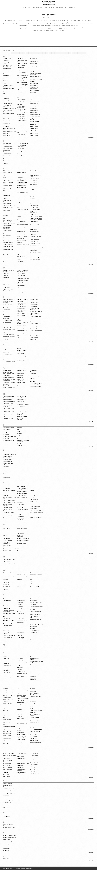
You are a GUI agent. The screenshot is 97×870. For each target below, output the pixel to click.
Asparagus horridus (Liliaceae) (36, 101)
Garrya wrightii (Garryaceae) (9, 387)
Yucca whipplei (6, 850)
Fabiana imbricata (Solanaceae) (9, 347)
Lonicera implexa (33, 508)
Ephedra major (6, 318)
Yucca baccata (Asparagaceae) (9, 837)
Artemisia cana (20, 136)
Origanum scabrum (34, 581)
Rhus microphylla (6, 672)
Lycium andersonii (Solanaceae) (36, 512)
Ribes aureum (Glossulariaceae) (23, 655)
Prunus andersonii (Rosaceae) (36, 602)
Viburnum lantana (6, 798)
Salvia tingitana (20, 704)
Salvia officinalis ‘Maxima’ (8, 742)
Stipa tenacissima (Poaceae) (35, 742)
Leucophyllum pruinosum (22, 495)
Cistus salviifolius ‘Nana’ (35, 186)
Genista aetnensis (20, 373)
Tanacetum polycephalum (8, 753)
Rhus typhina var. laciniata (8, 677)
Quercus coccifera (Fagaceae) (9, 647)
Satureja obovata (20, 728)
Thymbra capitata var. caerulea (23, 763)
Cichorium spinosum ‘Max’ (22, 229)
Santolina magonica (21, 721)
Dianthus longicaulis (21, 273)
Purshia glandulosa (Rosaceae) (36, 624)
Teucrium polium (6, 776)
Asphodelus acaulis (34, 108)
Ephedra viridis (6, 324)
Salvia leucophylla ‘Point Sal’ (9, 729)
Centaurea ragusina (7, 261)
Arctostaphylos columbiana (22, 75)
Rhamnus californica (7, 665)
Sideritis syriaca (33, 712)
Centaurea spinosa (20, 170)
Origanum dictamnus (21, 581)
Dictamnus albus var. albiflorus (23, 278)
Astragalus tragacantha (34, 121)
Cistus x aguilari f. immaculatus (36, 191)
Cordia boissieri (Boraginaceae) (36, 247)
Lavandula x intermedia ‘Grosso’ (9, 502)
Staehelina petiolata (34, 740)
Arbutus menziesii (6, 135)
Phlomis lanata (20, 598)
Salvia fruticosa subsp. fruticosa (9, 708)
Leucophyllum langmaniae (22, 493)
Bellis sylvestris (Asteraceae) (9, 148)
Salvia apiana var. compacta (9, 692)
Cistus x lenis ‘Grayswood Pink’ (36, 201)
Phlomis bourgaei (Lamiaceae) (9, 635)
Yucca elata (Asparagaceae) (8, 844)
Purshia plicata (33, 628)
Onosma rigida (6, 584)
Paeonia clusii (6, 596)
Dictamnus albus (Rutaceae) (22, 280)
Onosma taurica (6, 586)
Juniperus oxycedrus (7, 459)
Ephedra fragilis (6, 316)
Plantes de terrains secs (49, 17)
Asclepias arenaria (34, 83)
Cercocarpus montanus (21, 190)
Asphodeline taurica (34, 106)
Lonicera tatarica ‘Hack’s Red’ (36, 510)
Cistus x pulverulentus (34, 205)
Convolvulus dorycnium (34, 241)
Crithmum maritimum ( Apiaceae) (36, 255)
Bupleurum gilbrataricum (22, 155)
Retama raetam (6, 658)
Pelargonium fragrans (7, 616)
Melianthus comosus (7, 540)
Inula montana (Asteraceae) (8, 427)
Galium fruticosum (7, 370)
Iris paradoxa (19, 429)
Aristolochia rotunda (21, 118)
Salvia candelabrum (7, 697)
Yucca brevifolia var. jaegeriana (9, 841)
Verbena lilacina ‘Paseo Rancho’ (9, 797)
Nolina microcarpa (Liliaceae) (9, 563)
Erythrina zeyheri (33, 306)
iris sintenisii (19, 433)
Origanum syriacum (34, 583)
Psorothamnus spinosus (35, 614)
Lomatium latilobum (34, 492)
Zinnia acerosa (6, 858)
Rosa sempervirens (21, 671)
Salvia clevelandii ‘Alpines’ (8, 699)
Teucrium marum (6, 774)
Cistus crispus (19, 247)
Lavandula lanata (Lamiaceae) (9, 490)
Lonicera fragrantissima (35, 506)
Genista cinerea (20, 375)
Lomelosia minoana (34, 497)
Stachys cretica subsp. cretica (36, 729)
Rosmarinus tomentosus (35, 668)
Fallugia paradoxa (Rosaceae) (9, 349)
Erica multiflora (20, 301)
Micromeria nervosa (7, 550)
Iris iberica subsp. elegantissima (9, 436)
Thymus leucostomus (21, 775)
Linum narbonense (20, 511)
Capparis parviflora (7, 203)
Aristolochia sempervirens (22, 120)
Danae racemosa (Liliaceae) (8, 281)
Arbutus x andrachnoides (22, 63)
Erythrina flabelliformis (34, 302)
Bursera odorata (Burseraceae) (23, 162)
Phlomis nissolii (20, 606)
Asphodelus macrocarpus (35, 114)
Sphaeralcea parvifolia (34, 725)
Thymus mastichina (34, 757)
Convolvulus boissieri (34, 231)
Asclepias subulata (34, 97)
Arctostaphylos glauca (21, 80)
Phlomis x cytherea (20, 617)
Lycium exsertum (33, 514)
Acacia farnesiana (7, 58)
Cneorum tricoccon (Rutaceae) (36, 216)
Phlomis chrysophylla (7, 637)
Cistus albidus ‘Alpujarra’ (21, 234)
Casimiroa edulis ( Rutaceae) (9, 223)
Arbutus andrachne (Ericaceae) (9, 131)
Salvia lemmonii (6, 722)
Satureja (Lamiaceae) (21, 734)
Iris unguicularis (20, 435)
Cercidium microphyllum (21, 185)
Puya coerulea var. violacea (35, 639)
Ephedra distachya (7, 312)
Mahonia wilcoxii (6, 532)
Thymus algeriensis (20, 767)
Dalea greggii (6, 275)
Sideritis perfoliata (33, 706)
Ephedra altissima (6, 307)
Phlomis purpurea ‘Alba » (22, 613)
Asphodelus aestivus (34, 110)
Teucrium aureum (6, 765)
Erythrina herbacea (34, 304)
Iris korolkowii (6, 438)
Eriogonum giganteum (21, 328)
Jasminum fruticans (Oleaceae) (9, 454)
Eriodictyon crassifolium (21, 306)
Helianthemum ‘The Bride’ (8, 403)
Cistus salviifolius (33, 184)
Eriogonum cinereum (21, 313)
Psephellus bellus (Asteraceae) (36, 606)
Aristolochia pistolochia (21, 116)
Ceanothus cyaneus (7, 233)
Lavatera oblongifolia (7, 507)
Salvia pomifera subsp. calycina (23, 690)
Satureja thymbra (20, 732)
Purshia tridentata (33, 632)
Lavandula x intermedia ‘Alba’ (9, 500)
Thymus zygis (33, 771)
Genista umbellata (20, 377)
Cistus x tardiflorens (34, 207)
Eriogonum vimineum (21, 339)
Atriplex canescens (34, 126)
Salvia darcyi (5, 701)
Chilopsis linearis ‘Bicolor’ (22, 204)
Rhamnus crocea (6, 667)
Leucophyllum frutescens (22, 491)
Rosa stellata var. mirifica (22, 673)
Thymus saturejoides (34, 762)
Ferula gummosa (6, 359)
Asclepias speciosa (34, 96)
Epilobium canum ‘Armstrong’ (9, 329)
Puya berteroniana (34, 637)
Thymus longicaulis (34, 753)
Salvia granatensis (7, 714)
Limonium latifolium (20, 504)
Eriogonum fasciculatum (21, 317)
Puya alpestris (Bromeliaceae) (36, 636)
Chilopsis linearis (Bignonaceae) (23, 213)
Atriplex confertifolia (34, 128)
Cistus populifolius (33, 182)
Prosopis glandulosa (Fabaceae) (36, 596)
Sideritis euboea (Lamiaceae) (36, 705)
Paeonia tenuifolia (7, 598)
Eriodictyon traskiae (21, 308)
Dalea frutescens (6, 273)
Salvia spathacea (20, 702)
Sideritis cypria (33, 703)
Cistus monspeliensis (34, 178)
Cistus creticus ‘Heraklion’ (22, 246)
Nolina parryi (5, 564)
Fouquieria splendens (21, 358)
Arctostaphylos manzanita (22, 82)
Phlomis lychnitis (20, 602)
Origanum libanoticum (21, 583)
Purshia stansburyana (34, 630)
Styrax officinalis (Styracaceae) (36, 744)
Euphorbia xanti (33, 339)
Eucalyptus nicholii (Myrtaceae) (36, 311)
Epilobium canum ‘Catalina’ (8, 334)
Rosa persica (19, 669)
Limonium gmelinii (20, 499)
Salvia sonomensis (20, 700)
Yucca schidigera (6, 848)
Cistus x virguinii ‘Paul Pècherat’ (36, 209)
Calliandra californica (7, 170)
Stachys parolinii (33, 734)
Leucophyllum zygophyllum (22, 497)
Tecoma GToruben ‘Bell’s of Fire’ (9, 755)
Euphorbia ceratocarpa (34, 321)
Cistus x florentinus (34, 195)
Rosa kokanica (20, 667)
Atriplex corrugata (33, 130)
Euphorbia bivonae (34, 319)
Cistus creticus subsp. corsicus (23, 244)
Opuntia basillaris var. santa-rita (23, 572)
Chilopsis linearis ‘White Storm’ (23, 211)
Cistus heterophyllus (21, 256)
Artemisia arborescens (21, 125)
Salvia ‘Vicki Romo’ (20, 716)
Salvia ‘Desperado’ (20, 713)
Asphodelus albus (33, 112)
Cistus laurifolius (20, 261)
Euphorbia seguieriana (34, 335)
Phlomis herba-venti (7, 639)
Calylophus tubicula (7, 188)
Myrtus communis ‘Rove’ (21, 550)
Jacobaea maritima (7, 452)
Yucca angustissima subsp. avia (9, 835)
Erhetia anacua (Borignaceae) (9, 336)
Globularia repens (20, 389)
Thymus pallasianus (34, 759)
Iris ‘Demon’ (19, 443)
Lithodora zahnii (33, 487)
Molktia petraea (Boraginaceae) (23, 538)
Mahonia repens (6, 530)
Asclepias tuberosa (34, 99)
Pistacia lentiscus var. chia (22, 620)
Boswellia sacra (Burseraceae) (9, 156)
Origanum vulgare (33, 584)
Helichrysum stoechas (7, 416)
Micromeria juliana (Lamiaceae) (9, 548)
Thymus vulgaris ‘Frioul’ (34, 769)
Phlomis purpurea (20, 608)
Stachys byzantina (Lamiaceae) (36, 727)
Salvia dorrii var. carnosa (8, 705)
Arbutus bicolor (6, 133)
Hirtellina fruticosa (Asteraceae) (23, 404)
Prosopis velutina (33, 600)
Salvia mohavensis (7, 733)
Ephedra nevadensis (7, 320)
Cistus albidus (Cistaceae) (22, 236)
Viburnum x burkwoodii (8, 800)
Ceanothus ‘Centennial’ (8, 242)
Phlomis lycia (19, 604)
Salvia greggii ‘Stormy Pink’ (8, 715)
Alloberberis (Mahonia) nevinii (9, 100)
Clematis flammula (33, 214)
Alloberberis (5, 95)
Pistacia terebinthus (21, 625)
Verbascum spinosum (7, 791)
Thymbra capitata (20, 761)
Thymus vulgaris (33, 767)
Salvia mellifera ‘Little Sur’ (8, 731)
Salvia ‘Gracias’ (20, 714)
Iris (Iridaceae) (19, 445)
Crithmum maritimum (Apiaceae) (36, 254)
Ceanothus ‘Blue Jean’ (7, 240)
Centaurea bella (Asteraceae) (9, 256)
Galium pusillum (6, 375)
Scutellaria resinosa (21, 746)
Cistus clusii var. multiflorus (22, 240)
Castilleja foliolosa (7, 225)
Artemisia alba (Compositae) (22, 124)
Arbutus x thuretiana (21, 65)
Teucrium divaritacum (7, 769)
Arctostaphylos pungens (21, 91)
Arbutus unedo (20, 58)
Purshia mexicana (33, 626)
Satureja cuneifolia (20, 727)
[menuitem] (24, 7)
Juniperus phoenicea (7, 461)
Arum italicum (32, 81)
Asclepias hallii (33, 92)
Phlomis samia (20, 615)
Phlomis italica (19, 596)
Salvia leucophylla (7, 724)
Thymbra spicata (20, 765)
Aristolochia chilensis (21, 112)
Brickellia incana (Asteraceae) (22, 143)
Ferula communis (6, 357)
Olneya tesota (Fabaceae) (8, 576)
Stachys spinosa (33, 736)
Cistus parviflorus (33, 180)
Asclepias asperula (34, 85)
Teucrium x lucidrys (20, 756)
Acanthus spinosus (7, 73)
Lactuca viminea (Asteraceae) (9, 485)
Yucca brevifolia (6, 839)
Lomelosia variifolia (34, 499)
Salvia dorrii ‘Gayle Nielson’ (8, 707)
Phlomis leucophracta (21, 600)
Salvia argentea (6, 693)
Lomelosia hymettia (34, 495)
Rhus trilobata (6, 676)
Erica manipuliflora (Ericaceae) (23, 299)
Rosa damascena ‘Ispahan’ (22, 663)
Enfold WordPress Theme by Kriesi (29, 868)
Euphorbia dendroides (34, 326)
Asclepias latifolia (33, 94)
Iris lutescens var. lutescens (8, 440)
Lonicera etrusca (33, 504)
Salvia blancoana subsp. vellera (9, 695)
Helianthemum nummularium (9, 401)
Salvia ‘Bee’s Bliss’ (20, 711)
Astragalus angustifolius (35, 116)
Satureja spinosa (20, 730)
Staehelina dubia (33, 738)
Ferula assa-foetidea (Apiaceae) (9, 356)
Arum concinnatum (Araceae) (36, 79)
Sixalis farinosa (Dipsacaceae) (36, 720)
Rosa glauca (19, 665)
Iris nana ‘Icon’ (6, 444)
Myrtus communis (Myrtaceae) (23, 551)
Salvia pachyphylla (7, 743)
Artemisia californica (21, 134)
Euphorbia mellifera (34, 328)
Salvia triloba (19, 706)
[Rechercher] (74, 7)
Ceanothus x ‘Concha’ (7, 238)
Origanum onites (33, 572)
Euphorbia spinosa (34, 337)
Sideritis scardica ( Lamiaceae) (36, 710)
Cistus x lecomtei (33, 200)
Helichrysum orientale (7, 414)
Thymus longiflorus (34, 755)
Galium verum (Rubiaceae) (8, 377)
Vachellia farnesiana (7, 783)
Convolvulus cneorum (34, 239)
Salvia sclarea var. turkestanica (23, 698)
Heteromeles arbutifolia (21, 399)
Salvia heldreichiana (7, 717)
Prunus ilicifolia (33, 604)
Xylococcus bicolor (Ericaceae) (9, 827)
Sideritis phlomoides (34, 708)
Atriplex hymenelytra (34, 135)
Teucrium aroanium (7, 763)
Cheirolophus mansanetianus (23, 199)
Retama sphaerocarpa (7, 660)
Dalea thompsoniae (7, 279)
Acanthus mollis (6, 71)
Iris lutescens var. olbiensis (8, 442)
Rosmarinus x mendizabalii (35, 673)
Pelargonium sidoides (7, 618)
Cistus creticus (19, 242)
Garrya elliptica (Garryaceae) (9, 382)
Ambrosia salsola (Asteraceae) (9, 108)
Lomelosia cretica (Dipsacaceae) (36, 494)
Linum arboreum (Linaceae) (22, 509)
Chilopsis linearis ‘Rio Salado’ (22, 209)
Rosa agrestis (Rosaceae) (22, 660)
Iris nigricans (19, 427)
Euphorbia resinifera (34, 333)
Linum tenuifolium (20, 516)
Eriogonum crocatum (21, 315)
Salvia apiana (6, 690)
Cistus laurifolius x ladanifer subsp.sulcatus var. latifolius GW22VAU (36, 175)
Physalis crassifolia (20, 618)
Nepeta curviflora (6, 561)
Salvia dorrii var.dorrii (7, 703)
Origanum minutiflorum (21, 588)
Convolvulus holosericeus (35, 243)
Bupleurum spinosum (21, 156)
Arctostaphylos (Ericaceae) (22, 99)
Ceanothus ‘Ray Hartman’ (8, 244)
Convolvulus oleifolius (34, 245)
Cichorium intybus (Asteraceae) (23, 227)
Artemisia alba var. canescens (23, 122)
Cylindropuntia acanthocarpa (36, 257)
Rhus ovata (5, 674)
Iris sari (18, 431)
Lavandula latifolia (7, 492)
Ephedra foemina (6, 314)
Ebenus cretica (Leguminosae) (9, 299)
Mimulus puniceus (20, 530)
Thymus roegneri (33, 760)
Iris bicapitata (6, 434)
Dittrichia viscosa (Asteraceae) (23, 288)
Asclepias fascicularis (34, 90)
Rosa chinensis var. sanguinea (23, 662)
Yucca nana (5, 846)
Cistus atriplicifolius (20, 238)
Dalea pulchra (6, 277)
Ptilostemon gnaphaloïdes (35, 622)
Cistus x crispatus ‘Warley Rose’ (36, 193)
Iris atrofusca (6, 432)
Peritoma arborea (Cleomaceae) (9, 623)
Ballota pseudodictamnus (8, 146)
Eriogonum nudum (20, 337)
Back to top (91, 137)
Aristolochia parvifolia (21, 114)
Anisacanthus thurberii (7, 116)
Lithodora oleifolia (33, 485)
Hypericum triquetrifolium (22, 416)
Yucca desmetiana (7, 843)
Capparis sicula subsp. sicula (9, 205)
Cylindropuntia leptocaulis (35, 262)
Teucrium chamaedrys (7, 767)
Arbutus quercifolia (20, 67)
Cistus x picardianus (34, 203)
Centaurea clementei (7, 258)
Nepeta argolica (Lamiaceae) (9, 559)
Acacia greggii (6, 60)
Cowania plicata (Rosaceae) (35, 252)
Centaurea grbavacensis (8, 259)
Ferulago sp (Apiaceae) (7, 354)
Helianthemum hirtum (7, 399)
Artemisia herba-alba (34, 61)
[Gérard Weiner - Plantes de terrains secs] (48, 3)
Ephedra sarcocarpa (7, 322)
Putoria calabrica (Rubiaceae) (36, 634)
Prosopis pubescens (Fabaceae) (36, 598)
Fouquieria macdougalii (21, 356)
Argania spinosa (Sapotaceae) (23, 101)
